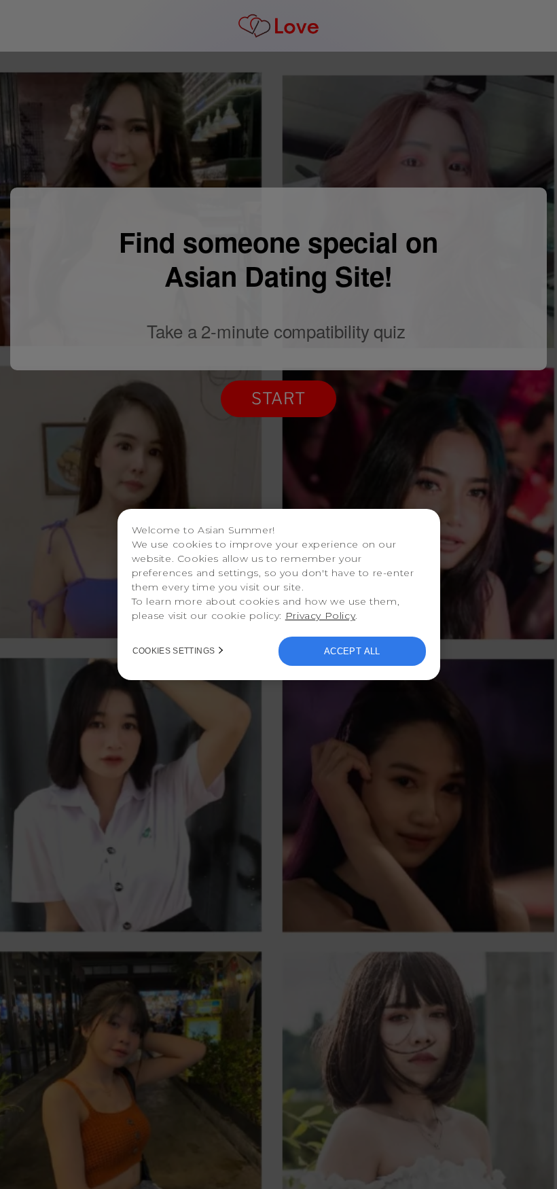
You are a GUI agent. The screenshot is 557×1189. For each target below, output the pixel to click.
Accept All (352, 651)
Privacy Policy (320, 615)
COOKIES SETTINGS (173, 651)
